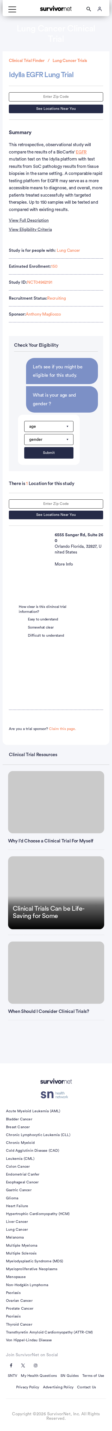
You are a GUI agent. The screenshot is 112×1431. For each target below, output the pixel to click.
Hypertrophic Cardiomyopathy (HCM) (38, 1214)
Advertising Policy (58, 1387)
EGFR (81, 152)
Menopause (16, 1277)
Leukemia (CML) (20, 1159)
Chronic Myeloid (20, 1143)
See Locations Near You (56, 109)
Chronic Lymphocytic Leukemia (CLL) (38, 1135)
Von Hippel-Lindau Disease (29, 1340)
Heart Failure (17, 1206)
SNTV (12, 1376)
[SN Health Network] (56, 1095)
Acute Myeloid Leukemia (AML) (33, 1111)
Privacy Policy (27, 1387)
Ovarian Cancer (19, 1301)
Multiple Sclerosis (21, 1253)
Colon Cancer (18, 1166)
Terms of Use (93, 1376)
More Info (64, 564)
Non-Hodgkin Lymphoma (27, 1285)
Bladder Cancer (19, 1119)
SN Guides (69, 1376)
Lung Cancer (68, 250)
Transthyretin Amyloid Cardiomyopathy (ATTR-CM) (49, 1332)
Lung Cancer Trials (70, 61)
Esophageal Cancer (22, 1182)
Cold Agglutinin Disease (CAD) (32, 1151)
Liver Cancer (17, 1222)
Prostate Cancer (19, 1308)
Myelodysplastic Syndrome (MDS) (34, 1261)
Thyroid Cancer (19, 1324)
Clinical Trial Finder (27, 61)
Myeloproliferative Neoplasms (32, 1269)
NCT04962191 (39, 282)
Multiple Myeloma (21, 1245)
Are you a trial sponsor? (42, 729)
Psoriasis (13, 1293)
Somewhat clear (41, 627)
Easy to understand (43, 619)
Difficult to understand (46, 635)
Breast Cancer (18, 1127)
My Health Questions (39, 1376)
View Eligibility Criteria (30, 229)
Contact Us (86, 1387)
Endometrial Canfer (23, 1174)
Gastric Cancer (19, 1190)
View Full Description (29, 220)
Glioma (12, 1198)
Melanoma (15, 1237)
